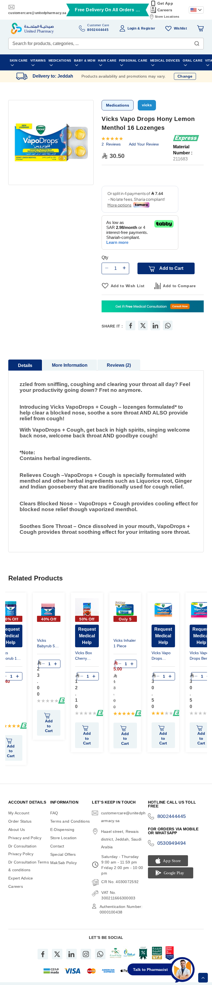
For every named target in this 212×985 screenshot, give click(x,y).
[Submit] (197, 42)
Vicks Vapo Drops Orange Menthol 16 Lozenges (161, 656)
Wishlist (180, 28)
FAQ (54, 813)
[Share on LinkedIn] (155, 325)
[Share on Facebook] (130, 325)
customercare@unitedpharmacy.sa (37, 13)
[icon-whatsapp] (100, 954)
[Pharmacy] (153, 306)
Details (25, 365)
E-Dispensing (62, 829)
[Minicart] (200, 28)
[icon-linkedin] (71, 954)
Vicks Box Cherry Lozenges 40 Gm (86, 656)
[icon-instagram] (86, 954)
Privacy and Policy (24, 838)
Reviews (118, 365)
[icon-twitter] (57, 954)
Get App (165, 3)
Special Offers (63, 854)
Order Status (19, 821)
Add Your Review (144, 144)
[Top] (203, 978)
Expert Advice (20, 878)
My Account (18, 813)
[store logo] (32, 28)
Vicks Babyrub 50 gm (47, 643)
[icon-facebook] (43, 954)
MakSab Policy (63, 862)
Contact (57, 846)
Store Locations (167, 16)
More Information (70, 365)
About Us (16, 829)
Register (148, 28)
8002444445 (171, 816)
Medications (117, 105)
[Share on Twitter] (143, 325)
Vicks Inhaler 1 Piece (124, 643)
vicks (147, 105)
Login (132, 28)
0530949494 (171, 843)
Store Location (63, 838)
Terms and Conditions (70, 821)
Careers (164, 10)
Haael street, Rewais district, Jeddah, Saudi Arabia (121, 839)
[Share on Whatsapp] (168, 325)
